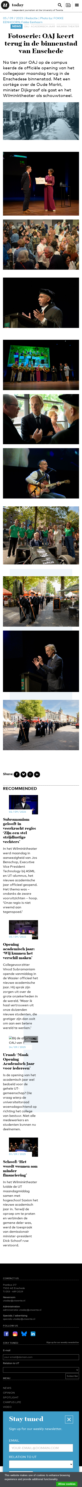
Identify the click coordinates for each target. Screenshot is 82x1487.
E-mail (6, 1350)
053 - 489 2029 (14, 1291)
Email (14, 1440)
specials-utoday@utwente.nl (19, 1319)
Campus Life (12, 1402)
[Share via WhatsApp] (30, 774)
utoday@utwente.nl (14, 1300)
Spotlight (11, 1397)
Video (7, 1406)
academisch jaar (43, 26)
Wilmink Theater (68, 26)
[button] (69, 1419)
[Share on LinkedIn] (37, 774)
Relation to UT (11, 1363)
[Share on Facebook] (17, 774)
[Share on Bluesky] (23, 774)
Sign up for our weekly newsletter (62, 1342)
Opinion (9, 1392)
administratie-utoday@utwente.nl (22, 1310)
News (16, 26)
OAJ (26, 26)
